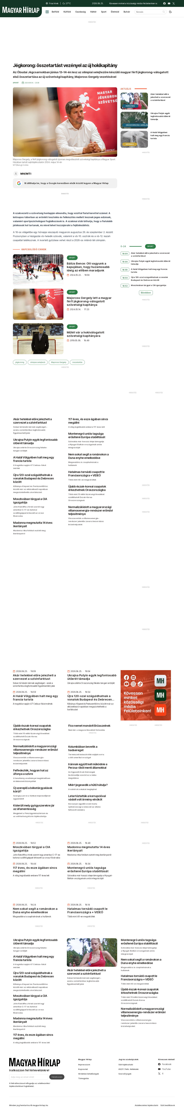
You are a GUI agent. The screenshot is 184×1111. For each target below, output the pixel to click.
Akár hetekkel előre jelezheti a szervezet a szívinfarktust (160, 97)
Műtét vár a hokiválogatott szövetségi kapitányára (85, 334)
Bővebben (146, 292)
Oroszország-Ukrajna (137, 125)
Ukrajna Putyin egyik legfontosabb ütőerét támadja (160, 116)
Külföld (67, 12)
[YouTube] (169, 3)
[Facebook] (164, 3)
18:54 (125, 278)
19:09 (125, 253)
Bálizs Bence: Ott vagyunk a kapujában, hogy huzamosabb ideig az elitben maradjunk (88, 267)
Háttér (93, 12)
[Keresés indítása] (164, 12)
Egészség (130, 106)
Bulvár (127, 12)
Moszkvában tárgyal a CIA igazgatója (148, 285)
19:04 (125, 261)
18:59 (125, 270)
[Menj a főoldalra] (20, 10)
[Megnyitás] (47, 11)
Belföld (55, 12)
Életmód (115, 12)
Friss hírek (53, 3)
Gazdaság (80, 12)
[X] (173, 3)
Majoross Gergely (58, 362)
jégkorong (19, 362)
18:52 (125, 286)
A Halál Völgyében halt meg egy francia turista (160, 135)
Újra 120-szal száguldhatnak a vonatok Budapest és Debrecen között (149, 278)
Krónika (130, 144)
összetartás (77, 362)
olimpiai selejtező (37, 362)
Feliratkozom (57, 1077)
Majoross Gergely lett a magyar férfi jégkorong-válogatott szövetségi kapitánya (89, 301)
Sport (103, 12)
